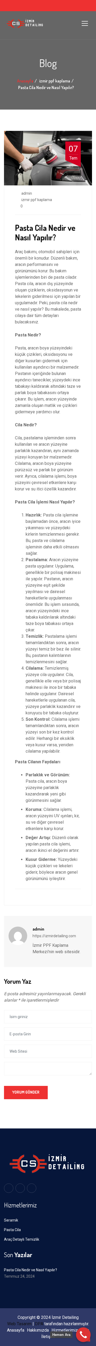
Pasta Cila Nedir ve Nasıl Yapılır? (30, 1270)
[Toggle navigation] (85, 23)
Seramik (11, 1220)
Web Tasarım (19, 1323)
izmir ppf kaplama (36, 200)
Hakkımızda (38, 1330)
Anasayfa (25, 81)
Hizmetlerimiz (64, 1330)
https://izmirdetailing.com (54, 936)
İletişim (48, 1336)
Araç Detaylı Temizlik (21, 1239)
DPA (39, 1323)
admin (26, 193)
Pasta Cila (12, 1230)
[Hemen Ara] (83, 1334)
